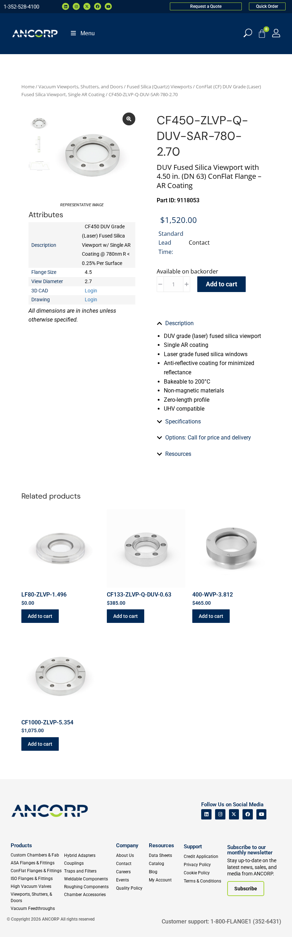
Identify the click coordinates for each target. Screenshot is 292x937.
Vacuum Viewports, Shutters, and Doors (80, 86)
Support (193, 846)
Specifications (183, 421)
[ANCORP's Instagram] (220, 814)
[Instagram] (76, 6)
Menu (87, 33)
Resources (178, 454)
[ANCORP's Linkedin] (206, 814)
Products (21, 845)
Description (179, 323)
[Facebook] (97, 6)
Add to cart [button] (40, 616)
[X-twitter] (86, 6)
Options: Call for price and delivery (208, 437)
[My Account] (276, 32)
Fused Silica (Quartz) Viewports (159, 86)
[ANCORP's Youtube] (261, 814)
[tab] (210, 323)
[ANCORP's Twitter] (234, 814)
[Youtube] (108, 6)
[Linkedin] (65, 6)
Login (91, 290)
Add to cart (221, 284)
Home (28, 86)
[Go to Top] (18, 921)
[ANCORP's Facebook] (248, 814)
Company (127, 845)
